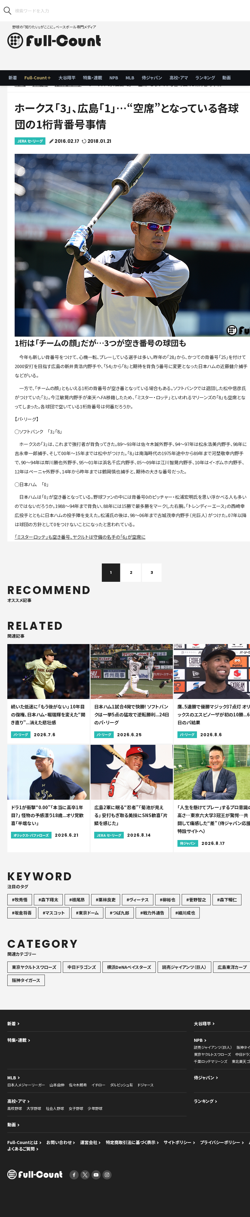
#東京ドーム (87, 913)
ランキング (205, 77)
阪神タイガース (26, 980)
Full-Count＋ (37, 77)
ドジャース (146, 1084)
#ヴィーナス (138, 899)
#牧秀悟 (19, 899)
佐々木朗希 (78, 1084)
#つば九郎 (119, 913)
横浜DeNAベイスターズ (129, 967)
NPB (113, 77)
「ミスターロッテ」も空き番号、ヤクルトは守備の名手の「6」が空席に (80, 537)
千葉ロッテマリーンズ (210, 1061)
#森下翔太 (48, 899)
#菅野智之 (196, 899)
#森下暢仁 (227, 899)
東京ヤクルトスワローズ (34, 967)
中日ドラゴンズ (81, 967)
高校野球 (14, 1108)
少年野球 (95, 1108)
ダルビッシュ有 (121, 1084)
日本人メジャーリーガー (26, 1084)
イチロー (98, 1084)
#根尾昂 (77, 899)
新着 (13, 77)
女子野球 (76, 1108)
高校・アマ (179, 77)
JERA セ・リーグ (30, 140)
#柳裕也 (167, 899)
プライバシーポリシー (220, 1142)
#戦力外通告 (152, 913)
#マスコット (54, 913)
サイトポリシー (177, 1142)
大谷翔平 (67, 77)
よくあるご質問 (21, 1149)
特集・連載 (92, 77)
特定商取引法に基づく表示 (130, 1142)
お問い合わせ (59, 1142)
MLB (130, 77)
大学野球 (34, 1108)
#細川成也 (185, 913)
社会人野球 (55, 1108)
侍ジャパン (152, 77)
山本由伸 (57, 1084)
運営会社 (88, 1142)
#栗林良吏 (106, 899)
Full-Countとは (22, 1142)
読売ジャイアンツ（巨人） (184, 967)
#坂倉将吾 (22, 913)
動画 (226, 77)
